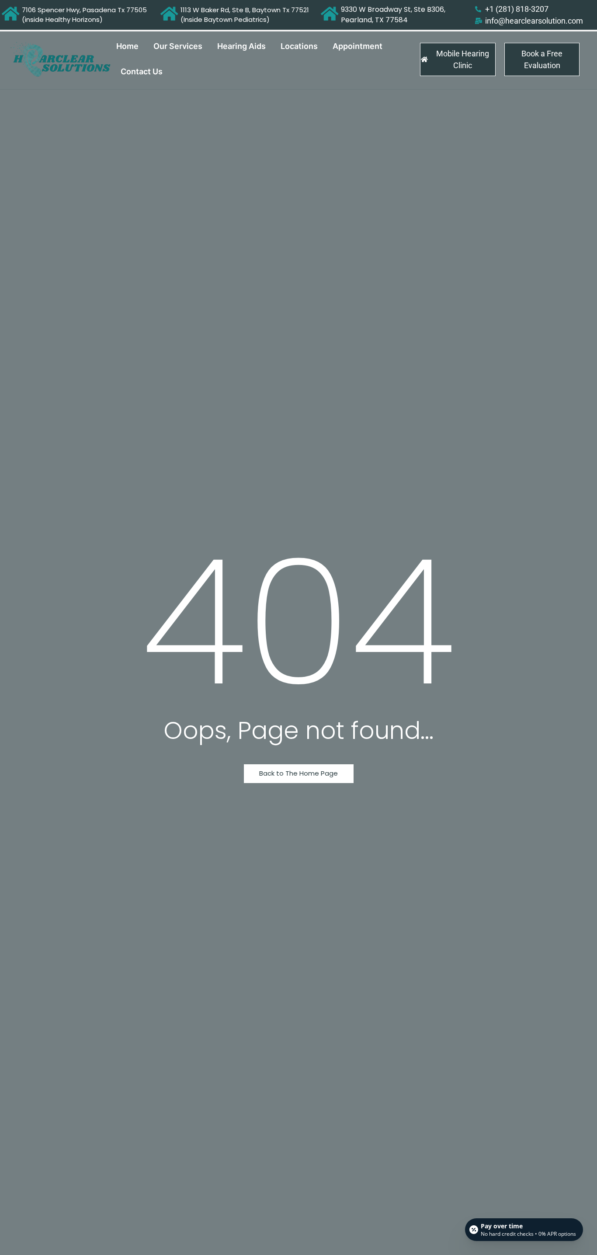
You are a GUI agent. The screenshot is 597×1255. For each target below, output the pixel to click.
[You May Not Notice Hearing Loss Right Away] (61, 59)
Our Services (177, 46)
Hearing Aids (241, 46)
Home (127, 46)
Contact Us (142, 71)
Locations (299, 46)
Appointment (357, 46)
